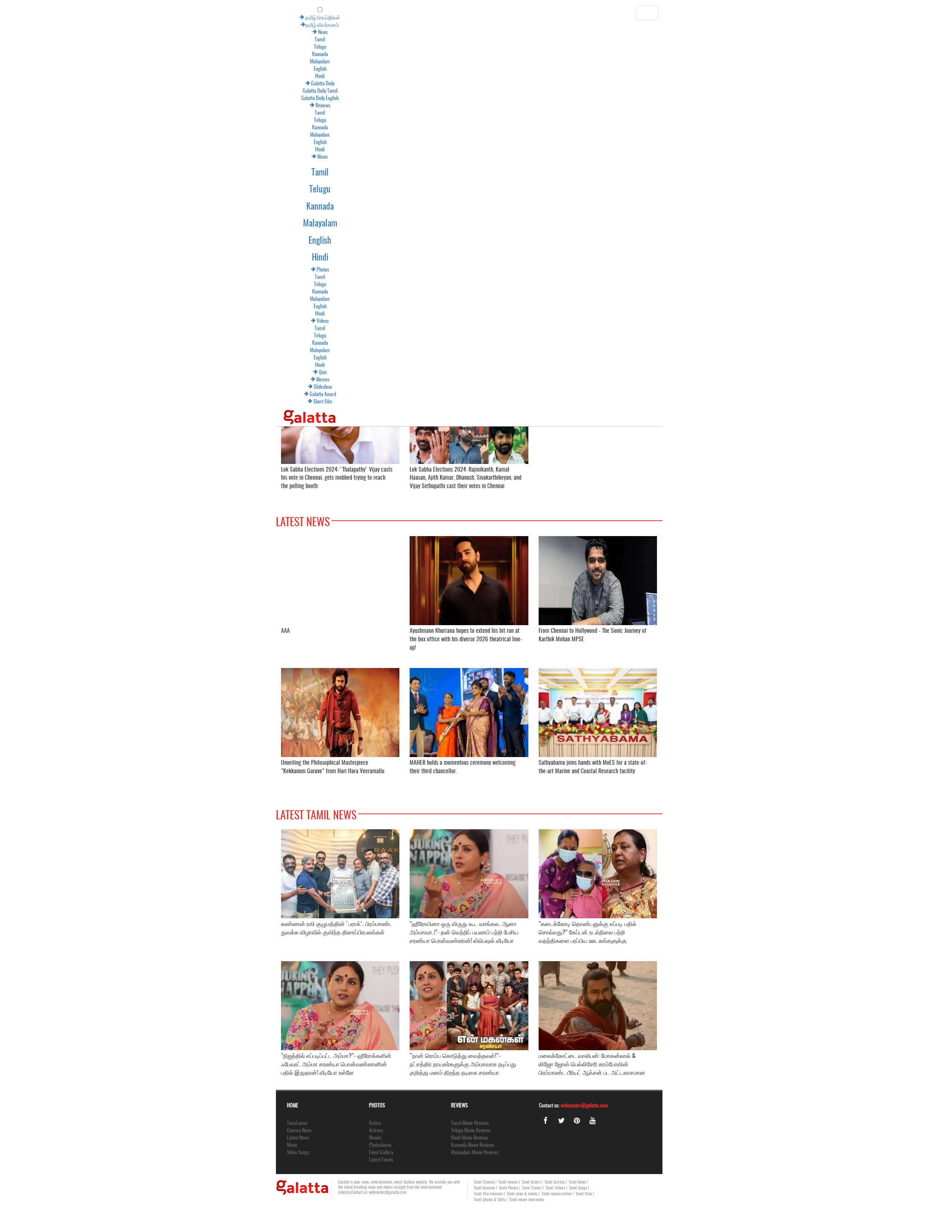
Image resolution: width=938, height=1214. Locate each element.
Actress (376, 1130)
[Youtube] (592, 1120)
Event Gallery (381, 1152)
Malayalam (44, 61)
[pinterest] (577, 1120)
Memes (46, 380)
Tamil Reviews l (485, 1188)
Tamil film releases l (489, 1194)
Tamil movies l (509, 1182)
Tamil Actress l (555, 1182)
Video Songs (298, 1152)
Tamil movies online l (558, 1194)
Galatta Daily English (44, 98)
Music (46, 157)
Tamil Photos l (509, 1188)
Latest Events (381, 1160)
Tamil (44, 40)
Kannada (44, 54)
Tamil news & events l (523, 1194)
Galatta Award (46, 394)
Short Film (46, 402)
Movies (375, 1138)
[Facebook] (545, 1120)
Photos (46, 270)
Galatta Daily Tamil (44, 91)
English (44, 69)
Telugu (44, 47)
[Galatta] (33, 413)
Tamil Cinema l (485, 1182)
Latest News (298, 1138)
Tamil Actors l (532, 1182)
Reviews (46, 105)
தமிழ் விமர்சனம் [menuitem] (46, 25)
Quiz (46, 372)
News (46, 32)
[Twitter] (561, 1120)
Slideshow (46, 387)
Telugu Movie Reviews (471, 1130)
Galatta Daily (46, 83)
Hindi (44, 76)
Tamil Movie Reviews (470, 1123)
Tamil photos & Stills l (490, 1200)
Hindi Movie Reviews (469, 1138)
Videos (46, 321)
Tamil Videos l (556, 1188)
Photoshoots (380, 1145)
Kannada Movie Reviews (472, 1145)
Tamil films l (585, 1194)
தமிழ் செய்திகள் (46, 18)
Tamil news (297, 1123)
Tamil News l (578, 1182)
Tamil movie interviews (526, 1200)
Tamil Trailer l (533, 1188)
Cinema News (299, 1130)
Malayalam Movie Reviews (474, 1152)
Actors (375, 1123)
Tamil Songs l (579, 1188)
